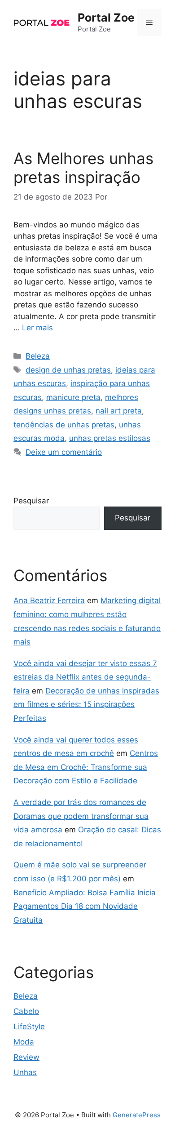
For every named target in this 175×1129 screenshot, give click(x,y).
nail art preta (119, 410)
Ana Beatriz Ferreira (49, 600)
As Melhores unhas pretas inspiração (83, 168)
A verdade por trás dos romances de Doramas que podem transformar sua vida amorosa (81, 816)
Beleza (38, 355)
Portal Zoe (106, 17)
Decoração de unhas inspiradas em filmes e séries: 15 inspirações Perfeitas (86, 704)
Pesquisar (31, 500)
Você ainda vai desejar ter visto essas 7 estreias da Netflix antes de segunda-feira (85, 677)
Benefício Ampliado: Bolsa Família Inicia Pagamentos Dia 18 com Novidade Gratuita (84, 906)
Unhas (25, 1072)
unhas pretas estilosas (109, 438)
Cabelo (26, 1011)
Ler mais (37, 327)
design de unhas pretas (68, 369)
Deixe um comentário (64, 452)
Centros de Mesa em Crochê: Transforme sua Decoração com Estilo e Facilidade (85, 767)
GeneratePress (137, 1115)
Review (26, 1057)
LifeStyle (29, 1026)
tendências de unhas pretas (63, 424)
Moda (23, 1041)
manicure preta (73, 397)
